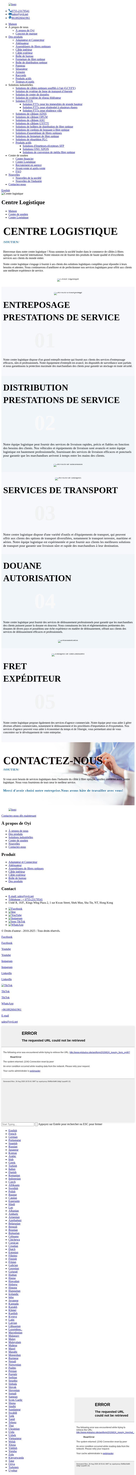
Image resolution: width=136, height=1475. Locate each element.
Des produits (15, 36)
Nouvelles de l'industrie (29, 181)
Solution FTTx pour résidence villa (42, 110)
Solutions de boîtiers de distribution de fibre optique (44, 126)
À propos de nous (18, 830)
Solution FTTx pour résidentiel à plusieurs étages (50, 107)
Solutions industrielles (20, 837)
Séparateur (21, 68)
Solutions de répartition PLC (31, 139)
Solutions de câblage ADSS (31, 113)
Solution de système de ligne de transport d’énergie (44, 91)
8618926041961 (21, 17)
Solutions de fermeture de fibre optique (37, 136)
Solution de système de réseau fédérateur (38, 97)
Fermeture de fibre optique (30, 59)
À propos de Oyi (25, 30)
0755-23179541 (20, 10)
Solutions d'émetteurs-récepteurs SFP (43, 145)
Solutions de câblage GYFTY (32, 123)
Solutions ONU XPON (36, 149)
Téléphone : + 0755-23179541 (25, 899)
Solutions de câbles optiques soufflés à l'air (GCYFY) (46, 88)
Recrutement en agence (29, 165)
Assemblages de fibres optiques (33, 46)
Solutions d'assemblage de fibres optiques (39, 133)
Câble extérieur (24, 52)
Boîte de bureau (24, 56)
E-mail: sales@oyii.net (21, 896)
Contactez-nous (17, 184)
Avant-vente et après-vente (30, 168)
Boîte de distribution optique (31, 62)
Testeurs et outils (25, 81)
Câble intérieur (24, 49)
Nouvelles (14, 174)
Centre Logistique (26, 161)
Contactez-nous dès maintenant (18, 815)
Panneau (20, 65)
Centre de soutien (18, 214)
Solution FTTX (24, 100)
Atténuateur (22, 43)
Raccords (21, 75)
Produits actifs (23, 78)
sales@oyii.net (20, 14)
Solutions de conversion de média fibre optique (49, 152)
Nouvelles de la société (28, 177)
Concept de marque (26, 33)
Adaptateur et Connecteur (30, 40)
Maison (12, 23)
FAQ (18, 171)
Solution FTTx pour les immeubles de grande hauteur (52, 104)
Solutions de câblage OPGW (32, 116)
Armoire (20, 72)
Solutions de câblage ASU (30, 120)
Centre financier (24, 158)
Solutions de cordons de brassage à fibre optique (42, 129)
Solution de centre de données (32, 94)
